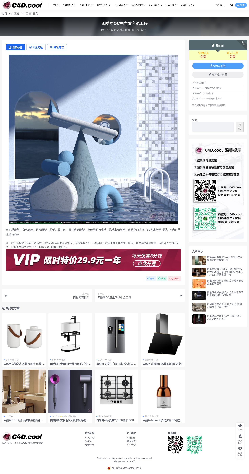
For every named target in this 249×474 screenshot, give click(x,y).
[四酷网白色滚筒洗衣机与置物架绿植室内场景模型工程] (199, 260)
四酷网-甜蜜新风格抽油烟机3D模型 (163, 363)
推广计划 (131, 444)
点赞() (175, 278)
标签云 (88, 441)
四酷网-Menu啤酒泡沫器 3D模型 (161, 420)
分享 (152, 278)
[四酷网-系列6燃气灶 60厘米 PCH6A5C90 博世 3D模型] (116, 391)
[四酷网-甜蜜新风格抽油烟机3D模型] (163, 335)
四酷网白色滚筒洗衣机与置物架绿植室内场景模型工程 (225, 259)
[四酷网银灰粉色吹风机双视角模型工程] (70, 391)
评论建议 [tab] (59, 47)
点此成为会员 (219, 74)
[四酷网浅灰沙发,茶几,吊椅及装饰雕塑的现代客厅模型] (199, 307)
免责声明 (90, 444)
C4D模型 (68, 5)
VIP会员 (204, 53)
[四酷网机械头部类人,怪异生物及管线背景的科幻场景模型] (199, 295)
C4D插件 (154, 5)
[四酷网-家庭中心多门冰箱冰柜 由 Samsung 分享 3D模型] (116, 335)
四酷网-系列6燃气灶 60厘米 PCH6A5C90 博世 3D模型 (116, 421)
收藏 (163, 278)
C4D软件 (171, 5)
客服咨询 (131, 441)
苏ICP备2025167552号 (124, 461)
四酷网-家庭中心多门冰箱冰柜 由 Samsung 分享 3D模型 (116, 365)
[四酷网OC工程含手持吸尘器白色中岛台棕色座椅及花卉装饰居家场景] (24, 391)
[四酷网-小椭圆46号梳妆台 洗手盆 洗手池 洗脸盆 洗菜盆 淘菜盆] (70, 335)
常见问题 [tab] (38, 47)
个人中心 (90, 437)
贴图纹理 (137, 5)
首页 (56, 5)
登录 (242, 5)
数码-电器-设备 (69, 416)
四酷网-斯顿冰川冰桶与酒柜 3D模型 (23, 365)
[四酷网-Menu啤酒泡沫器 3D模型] (163, 391)
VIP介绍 (131, 437)
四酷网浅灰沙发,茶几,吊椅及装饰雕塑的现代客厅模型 (224, 305)
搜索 (194, 120)
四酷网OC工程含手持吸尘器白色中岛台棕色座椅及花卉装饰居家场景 (23, 421)
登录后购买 (219, 65)
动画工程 (186, 5)
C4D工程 (85, 5)
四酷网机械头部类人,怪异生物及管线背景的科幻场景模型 (225, 294)
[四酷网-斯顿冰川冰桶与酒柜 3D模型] (24, 335)
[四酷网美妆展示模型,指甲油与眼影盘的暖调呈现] (199, 283)
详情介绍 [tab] (17, 47)
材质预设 (102, 5)
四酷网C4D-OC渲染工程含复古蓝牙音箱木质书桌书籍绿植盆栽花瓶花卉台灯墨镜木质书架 (225, 271)
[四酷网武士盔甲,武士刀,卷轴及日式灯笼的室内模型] (199, 318)
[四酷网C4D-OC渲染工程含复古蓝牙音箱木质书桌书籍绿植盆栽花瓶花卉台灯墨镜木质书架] (199, 272)
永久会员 (234, 53)
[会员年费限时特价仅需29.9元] (93, 260)
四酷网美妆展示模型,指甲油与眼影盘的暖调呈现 (225, 282)
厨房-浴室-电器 (122, 30)
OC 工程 (26, 13)
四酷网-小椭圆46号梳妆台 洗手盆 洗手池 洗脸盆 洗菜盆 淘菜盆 (69, 365)
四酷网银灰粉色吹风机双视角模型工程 (69, 421)
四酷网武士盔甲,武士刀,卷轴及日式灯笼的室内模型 (224, 317)
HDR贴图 (120, 5)
